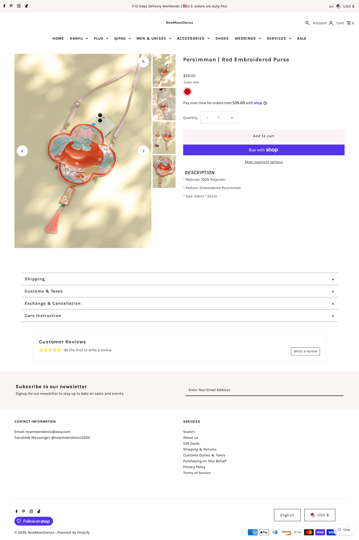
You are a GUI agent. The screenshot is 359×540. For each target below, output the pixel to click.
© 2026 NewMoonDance (34, 532)
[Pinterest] (10, 6)
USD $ (349, 6)
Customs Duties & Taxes (204, 455)
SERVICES (276, 38)
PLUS (99, 38)
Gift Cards (191, 443)
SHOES (222, 38)
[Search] (307, 22)
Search (189, 431)
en (331, 6)
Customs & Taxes (44, 291)
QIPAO (120, 38)
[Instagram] (18, 6)
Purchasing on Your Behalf (204, 461)
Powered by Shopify (73, 532)
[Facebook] (3, 6)
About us (190, 437)
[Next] (143, 151)
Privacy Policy (194, 467)
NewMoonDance (179, 22)
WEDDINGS (245, 38)
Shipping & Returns (200, 449)
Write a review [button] (305, 351)
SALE (301, 38)
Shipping (35, 278)
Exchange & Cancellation (53, 303)
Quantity (190, 117)
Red (187, 91)
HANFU (76, 38)
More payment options (264, 162)
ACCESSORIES (191, 38)
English (287, 515)
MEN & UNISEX (151, 38)
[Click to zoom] (143, 61)
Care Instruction (43, 315)
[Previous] (22, 151)
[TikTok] (26, 6)
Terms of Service (197, 473)
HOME (58, 38)
